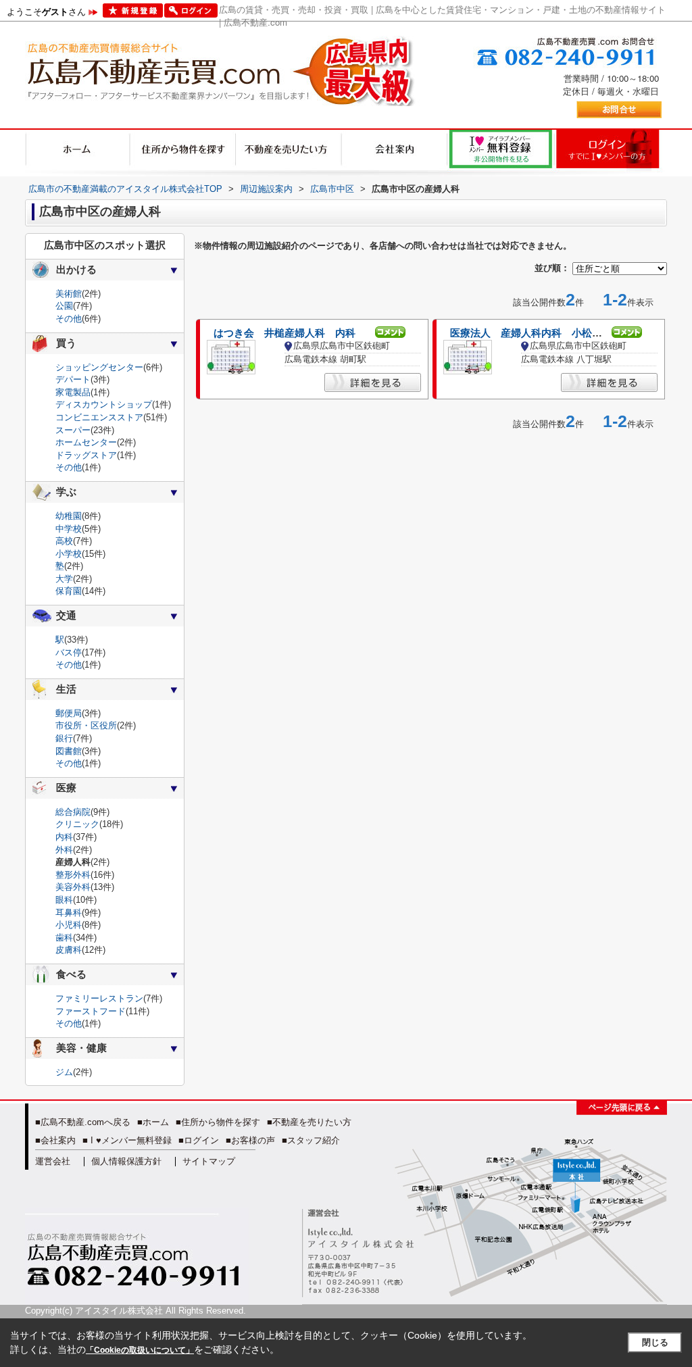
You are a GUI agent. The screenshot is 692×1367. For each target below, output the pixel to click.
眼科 (64, 900)
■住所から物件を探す (218, 1122)
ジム (64, 1072)
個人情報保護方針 (126, 1161)
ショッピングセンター (99, 367)
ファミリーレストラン (99, 998)
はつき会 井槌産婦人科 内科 (284, 333)
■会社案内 (55, 1140)
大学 (64, 579)
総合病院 (73, 812)
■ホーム (153, 1122)
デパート (73, 379)
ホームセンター (86, 442)
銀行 (64, 738)
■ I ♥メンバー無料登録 (127, 1140)
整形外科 (73, 875)
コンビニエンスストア (99, 417)
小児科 (68, 925)
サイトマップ (208, 1161)
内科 (64, 837)
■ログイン (198, 1140)
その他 (68, 319)
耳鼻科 (68, 913)
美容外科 (73, 887)
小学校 (68, 554)
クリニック (77, 824)
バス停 (68, 652)
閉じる (655, 1342)
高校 (64, 541)
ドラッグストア (86, 455)
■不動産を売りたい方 (309, 1122)
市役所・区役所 (86, 725)
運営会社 (52, 1161)
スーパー (73, 430)
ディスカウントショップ (103, 404)
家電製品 (73, 392)
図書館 (68, 751)
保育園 (68, 591)
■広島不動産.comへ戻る (82, 1122)
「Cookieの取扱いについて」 (140, 1350)
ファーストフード (90, 1011)
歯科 (64, 938)
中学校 (68, 529)
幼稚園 (68, 516)
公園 (64, 306)
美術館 (68, 294)
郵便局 (68, 713)
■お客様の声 (250, 1140)
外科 (64, 850)
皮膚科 (68, 950)
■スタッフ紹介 (311, 1140)
